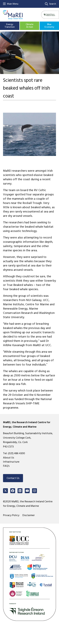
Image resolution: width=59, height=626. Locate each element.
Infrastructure (11, 462)
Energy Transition (10, 25)
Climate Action (29, 25)
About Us (8, 457)
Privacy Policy (11, 515)
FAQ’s (6, 466)
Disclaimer (28, 515)
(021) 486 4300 (16, 453)
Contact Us (13, 478)
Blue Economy (49, 25)
